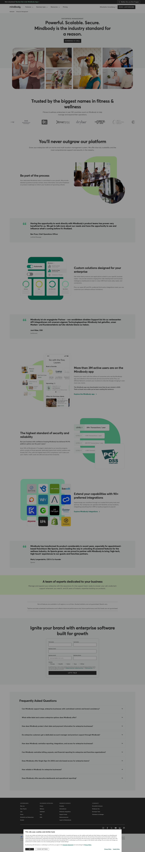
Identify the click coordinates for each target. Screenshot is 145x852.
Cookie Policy (116, 849)
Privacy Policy (87, 844)
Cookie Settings (42, 849)
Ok (30, 849)
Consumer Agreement (68, 844)
